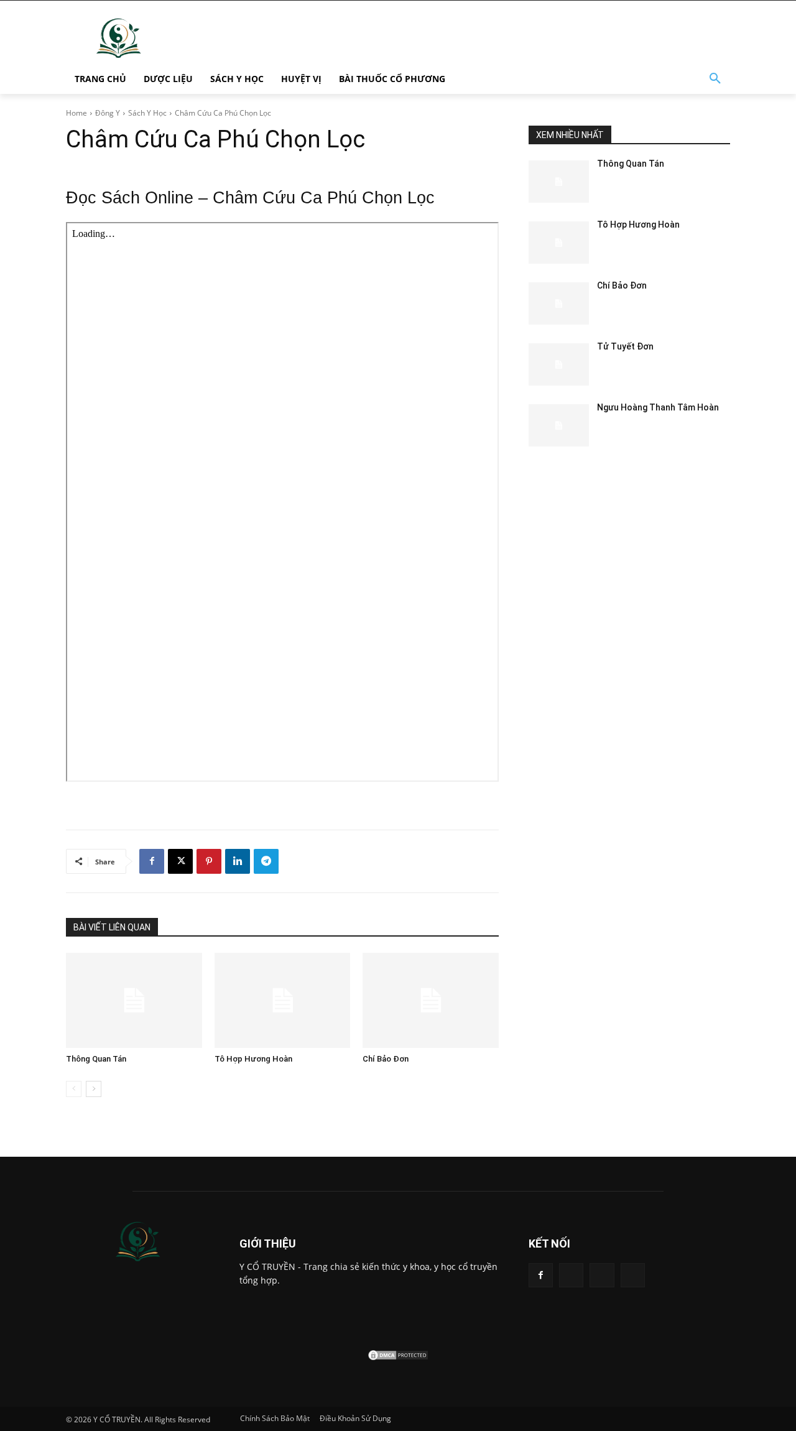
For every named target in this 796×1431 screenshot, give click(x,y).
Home (76, 113)
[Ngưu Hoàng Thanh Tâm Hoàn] (559, 425)
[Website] (602, 1275)
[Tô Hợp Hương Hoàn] (283, 1000)
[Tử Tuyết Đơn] (559, 364)
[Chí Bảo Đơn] (431, 1000)
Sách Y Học (147, 113)
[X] (180, 861)
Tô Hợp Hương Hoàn (253, 1058)
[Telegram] (266, 861)
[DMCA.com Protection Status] (398, 1358)
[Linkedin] (237, 861)
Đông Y (107, 113)
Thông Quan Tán (96, 1058)
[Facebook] (151, 861)
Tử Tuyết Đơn (625, 346)
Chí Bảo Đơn (386, 1058)
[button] (715, 79)
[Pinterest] (209, 861)
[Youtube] (633, 1275)
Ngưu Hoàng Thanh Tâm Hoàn (658, 407)
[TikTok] (571, 1275)
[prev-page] (73, 1089)
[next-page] (93, 1089)
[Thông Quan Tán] (134, 1000)
